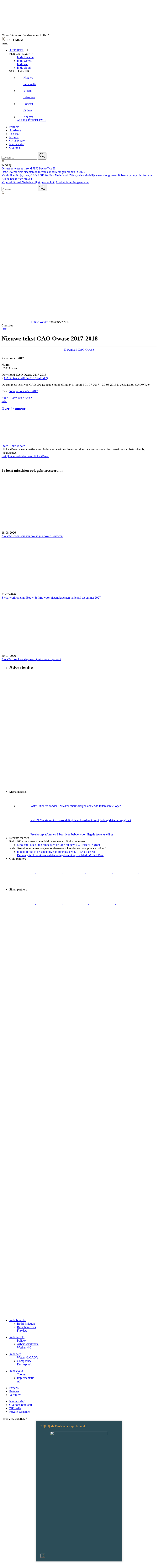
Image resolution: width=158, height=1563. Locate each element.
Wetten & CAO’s (27, 1357)
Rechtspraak (24, 1364)
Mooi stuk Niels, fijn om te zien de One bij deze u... (58, 844)
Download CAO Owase (79, 349)
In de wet (15, 1354)
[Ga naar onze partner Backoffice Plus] (22, 872)
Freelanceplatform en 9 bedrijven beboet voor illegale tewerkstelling (71, 834)
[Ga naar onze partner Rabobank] (49, 916)
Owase (27, 397)
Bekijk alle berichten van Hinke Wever (25, 456)
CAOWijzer (14, 397)
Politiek (21, 1340)
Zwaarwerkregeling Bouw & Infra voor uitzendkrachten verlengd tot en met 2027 (51, 597)
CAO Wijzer (17, 140)
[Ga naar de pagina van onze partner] (36, 953)
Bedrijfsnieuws (26, 1323)
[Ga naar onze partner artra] (22, 916)
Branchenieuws (26, 1327)
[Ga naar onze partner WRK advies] (22, 930)
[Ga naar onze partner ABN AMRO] (75, 916)
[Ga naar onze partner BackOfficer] (74, 872)
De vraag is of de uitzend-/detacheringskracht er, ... (60, 855)
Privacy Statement (20, 1411)
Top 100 (14, 133)
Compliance (24, 1361)
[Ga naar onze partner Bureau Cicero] (145, 872)
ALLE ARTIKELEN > (31, 120)
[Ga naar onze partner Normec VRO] (102, 903)
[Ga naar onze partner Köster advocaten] (102, 916)
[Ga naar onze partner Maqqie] (128, 903)
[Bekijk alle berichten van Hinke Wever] (16, 322)
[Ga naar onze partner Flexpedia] (126, 872)
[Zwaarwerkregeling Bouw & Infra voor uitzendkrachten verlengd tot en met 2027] (79, 565)
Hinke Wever (39, 322)
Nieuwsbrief (16, 144)
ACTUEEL (16, 50)
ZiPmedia (15, 1408)
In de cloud (16, 1371)
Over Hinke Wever (13, 445)
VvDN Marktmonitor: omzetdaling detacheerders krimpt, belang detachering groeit (80, 820)
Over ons (14, 147)
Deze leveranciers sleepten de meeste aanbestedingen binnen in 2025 (43, 172)
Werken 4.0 (24, 1347)
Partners (14, 127)
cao (4, 397)
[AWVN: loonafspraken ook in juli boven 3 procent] (79, 503)
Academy (15, 130)
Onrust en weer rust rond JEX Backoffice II (28, 168)
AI (18, 1381)
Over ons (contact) (20, 1404)
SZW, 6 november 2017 (23, 391)
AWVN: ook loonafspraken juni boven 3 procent (31, 659)
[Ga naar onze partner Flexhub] (22, 903)
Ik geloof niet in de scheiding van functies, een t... (56, 851)
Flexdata (22, 1330)
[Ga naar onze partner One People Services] (99, 872)
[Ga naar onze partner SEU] (49, 903)
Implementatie (25, 1377)
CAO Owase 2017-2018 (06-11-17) (26, 378)
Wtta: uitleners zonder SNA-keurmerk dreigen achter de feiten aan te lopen (75, 806)
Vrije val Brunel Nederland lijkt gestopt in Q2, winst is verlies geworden (45, 182)
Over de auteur (13, 409)
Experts (13, 137)
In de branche (17, 1320)
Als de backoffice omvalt (17, 178)
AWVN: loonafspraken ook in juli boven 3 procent (32, 536)
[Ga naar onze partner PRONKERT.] (75, 903)
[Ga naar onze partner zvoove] (36, 886)
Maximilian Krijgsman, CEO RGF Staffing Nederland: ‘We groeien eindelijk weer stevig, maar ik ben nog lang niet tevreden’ (78, 175)
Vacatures (15, 1394)
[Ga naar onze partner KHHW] (16, 886)
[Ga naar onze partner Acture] (49, 872)
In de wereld (16, 1337)
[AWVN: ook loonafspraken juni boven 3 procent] (79, 626)
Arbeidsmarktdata (28, 1344)
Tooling (21, 1374)
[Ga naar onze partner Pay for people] (128, 916)
